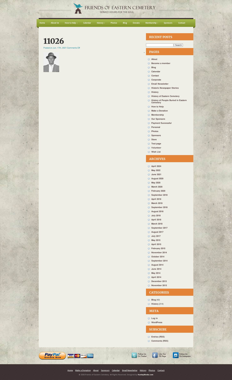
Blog (153, 68)
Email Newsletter (159, 84)
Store (154, 140)
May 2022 (155, 170)
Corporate (156, 80)
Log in (154, 318)
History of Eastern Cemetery (165, 96)
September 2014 (159, 261)
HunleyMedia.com (145, 375)
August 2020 (157, 179)
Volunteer (156, 148)
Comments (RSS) (159, 341)
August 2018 (157, 212)
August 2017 (157, 232)
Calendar (155, 72)
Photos (154, 131)
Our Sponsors (158, 119)
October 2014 (157, 257)
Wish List (156, 152)
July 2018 (156, 216)
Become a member (160, 63)
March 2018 (156, 224)
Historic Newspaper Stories (165, 88)
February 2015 (158, 249)
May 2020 (155, 183)
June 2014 (156, 269)
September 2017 (159, 228)
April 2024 (156, 166)
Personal (155, 127)
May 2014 (155, 273)
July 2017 (156, 236)
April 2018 (156, 220)
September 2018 (159, 207)
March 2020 (156, 187)
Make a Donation (159, 111)
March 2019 (156, 203)
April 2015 (156, 244)
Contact (155, 76)
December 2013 (159, 281)
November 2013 (159, 286)
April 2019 (156, 199)
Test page (156, 144)
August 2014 (157, 265)
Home (70, 370)
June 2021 (156, 175)
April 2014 (156, 277)
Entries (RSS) (158, 337)
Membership (157, 115)
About (154, 59)
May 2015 (155, 240)
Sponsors (156, 136)
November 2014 (159, 253)
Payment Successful (161, 123)
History (154, 92)
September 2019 (159, 195)
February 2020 (158, 191)
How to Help (157, 107)
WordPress (156, 323)
